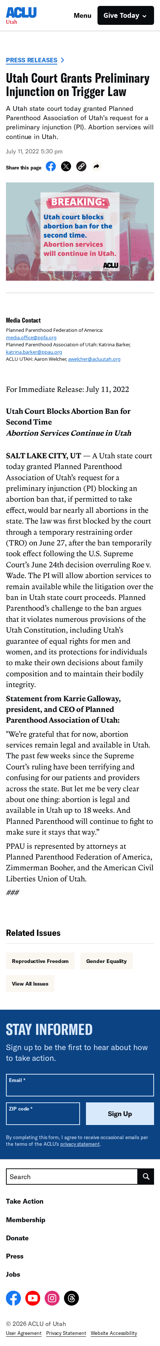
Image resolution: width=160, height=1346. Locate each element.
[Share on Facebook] (51, 169)
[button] (81, 167)
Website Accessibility (114, 1333)
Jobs (13, 1274)
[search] (146, 1176)
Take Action (25, 1201)
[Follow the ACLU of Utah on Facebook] (13, 1299)
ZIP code (20, 1108)
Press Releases (31, 59)
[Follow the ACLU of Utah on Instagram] (52, 1299)
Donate (17, 1238)
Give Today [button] (121, 15)
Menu (83, 15)
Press (14, 1256)
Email (17, 1080)
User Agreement (24, 1333)
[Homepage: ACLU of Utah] (32, 15)
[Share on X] (66, 169)
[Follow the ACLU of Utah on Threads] (71, 1299)
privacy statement (80, 1144)
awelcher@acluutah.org (94, 359)
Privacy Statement (66, 1333)
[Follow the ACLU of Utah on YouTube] (32, 1299)
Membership (25, 1219)
